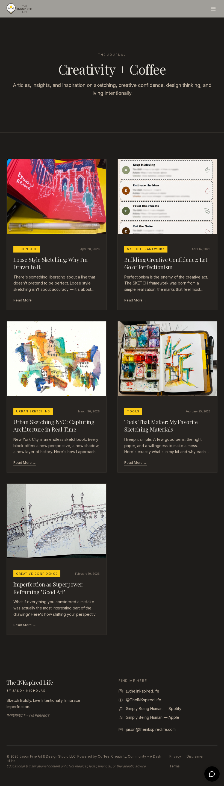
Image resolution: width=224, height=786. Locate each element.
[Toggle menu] (213, 9)
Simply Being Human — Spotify (153, 708)
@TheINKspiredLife (143, 699)
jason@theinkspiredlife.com (151, 729)
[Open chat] (212, 774)
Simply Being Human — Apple (152, 717)
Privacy (175, 756)
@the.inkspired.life (142, 691)
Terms (174, 766)
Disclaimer (195, 756)
